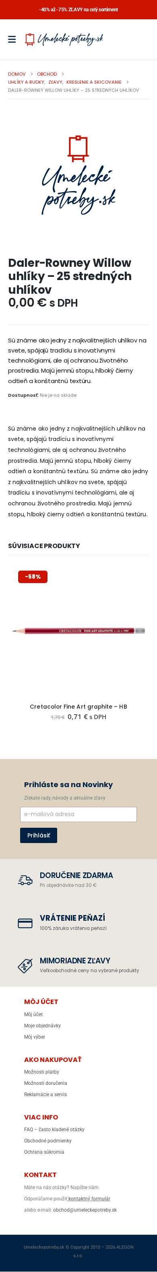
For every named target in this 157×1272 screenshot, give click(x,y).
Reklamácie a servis (45, 1094)
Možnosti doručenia (45, 1083)
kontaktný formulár (88, 1199)
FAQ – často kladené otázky (54, 1129)
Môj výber (34, 1037)
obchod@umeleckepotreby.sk (85, 1210)
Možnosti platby (41, 1072)
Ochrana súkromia (44, 1152)
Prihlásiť (38, 835)
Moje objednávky (42, 1026)
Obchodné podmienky (48, 1141)
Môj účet (33, 1014)
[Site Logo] (64, 39)
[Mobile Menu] (14, 39)
